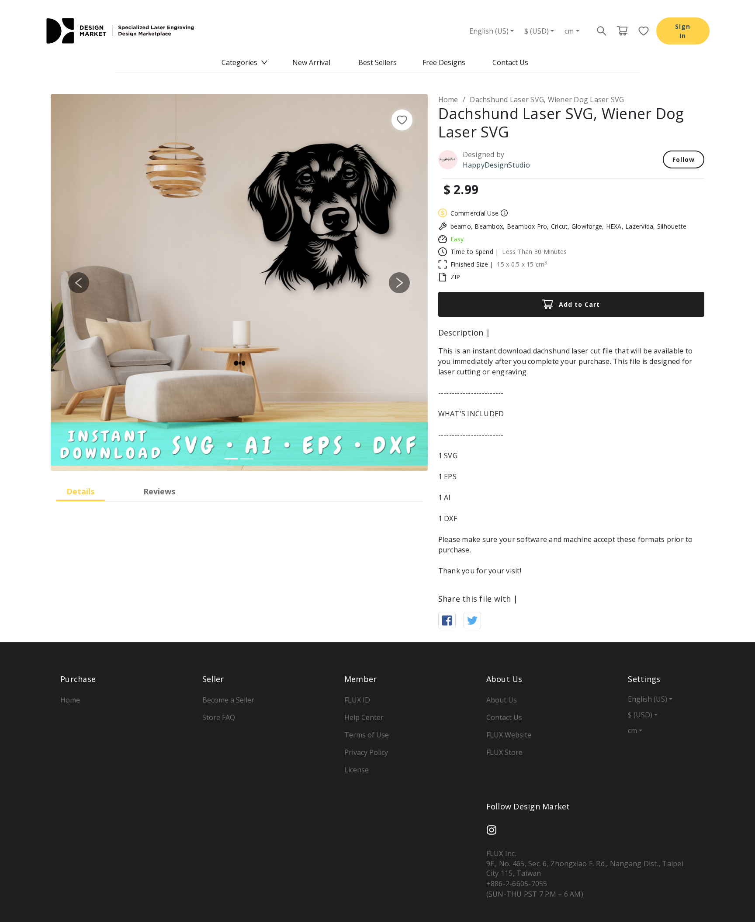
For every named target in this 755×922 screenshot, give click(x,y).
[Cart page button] (622, 31)
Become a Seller (228, 700)
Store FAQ (218, 717)
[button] (79, 282)
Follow (683, 159)
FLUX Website (508, 735)
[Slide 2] (246, 459)
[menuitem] (244, 62)
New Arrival (311, 62)
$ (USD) (536, 31)
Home (448, 99)
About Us (501, 700)
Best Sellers (377, 62)
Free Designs (444, 62)
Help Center (364, 717)
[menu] (377, 62)
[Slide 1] (231, 459)
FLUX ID (357, 700)
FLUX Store (504, 752)
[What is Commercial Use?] (503, 213)
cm (569, 31)
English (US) (489, 31)
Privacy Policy (366, 752)
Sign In (682, 31)
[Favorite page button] (641, 31)
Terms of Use (366, 735)
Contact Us (510, 62)
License (356, 770)
